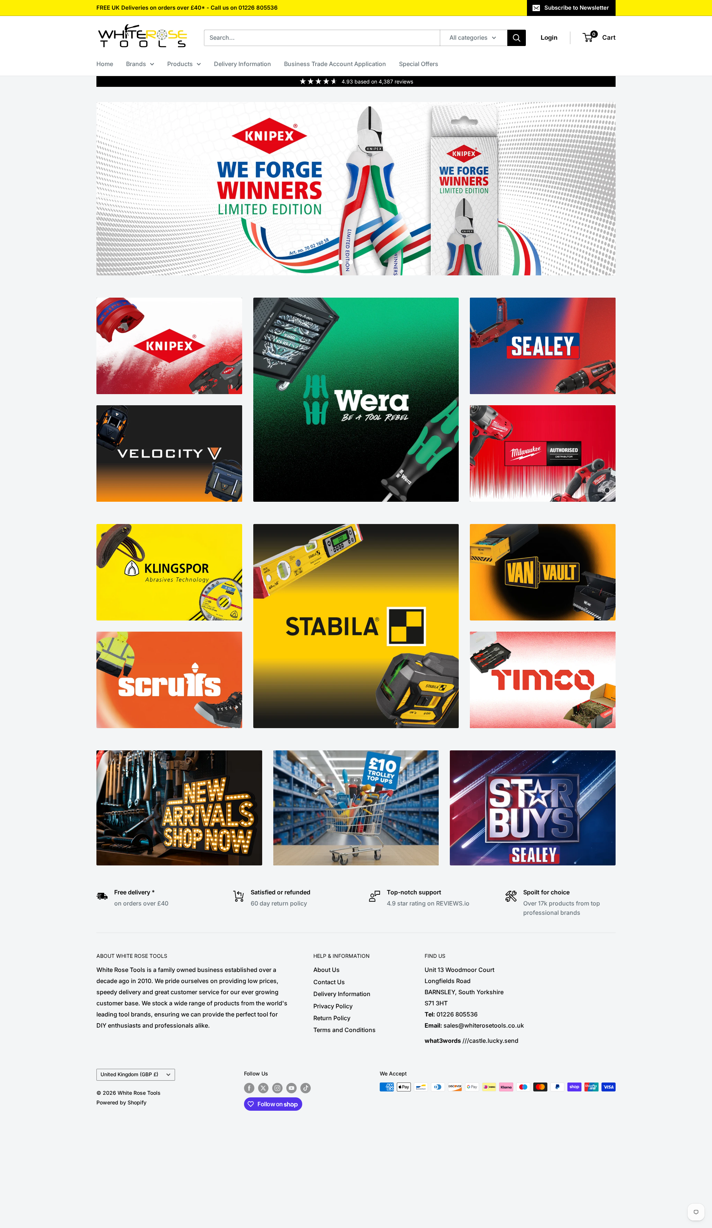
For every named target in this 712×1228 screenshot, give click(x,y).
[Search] (516, 38)
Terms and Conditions (344, 1030)
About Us (326, 969)
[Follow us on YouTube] (291, 1088)
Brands (136, 64)
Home (104, 64)
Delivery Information (242, 64)
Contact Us (329, 982)
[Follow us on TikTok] (305, 1088)
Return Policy (331, 1018)
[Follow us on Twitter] (263, 1088)
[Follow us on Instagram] (277, 1088)
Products (180, 64)
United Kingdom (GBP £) (129, 1074)
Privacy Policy (333, 1006)
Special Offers (418, 64)
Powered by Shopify (121, 1102)
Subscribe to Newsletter (576, 7)
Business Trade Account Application (335, 64)
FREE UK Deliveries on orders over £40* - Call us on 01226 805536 (187, 7)
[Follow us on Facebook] (249, 1088)
